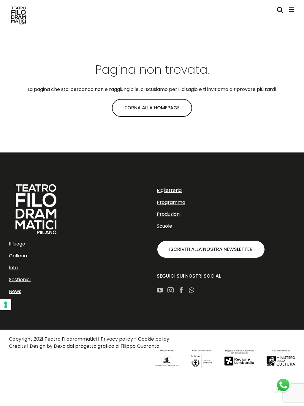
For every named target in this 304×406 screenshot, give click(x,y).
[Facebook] (181, 290)
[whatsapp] (283, 385)
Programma (171, 202)
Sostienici (20, 279)
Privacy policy (117, 339)
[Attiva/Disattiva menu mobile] (292, 10)
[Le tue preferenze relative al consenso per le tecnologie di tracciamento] (5, 304)
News (15, 291)
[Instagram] (170, 290)
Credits (17, 346)
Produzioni (168, 214)
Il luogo (17, 243)
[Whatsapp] (191, 290)
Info (13, 267)
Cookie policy (153, 339)
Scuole (164, 226)
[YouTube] (160, 290)
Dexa (60, 346)
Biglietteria (169, 190)
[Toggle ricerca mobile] (280, 10)
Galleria (18, 255)
